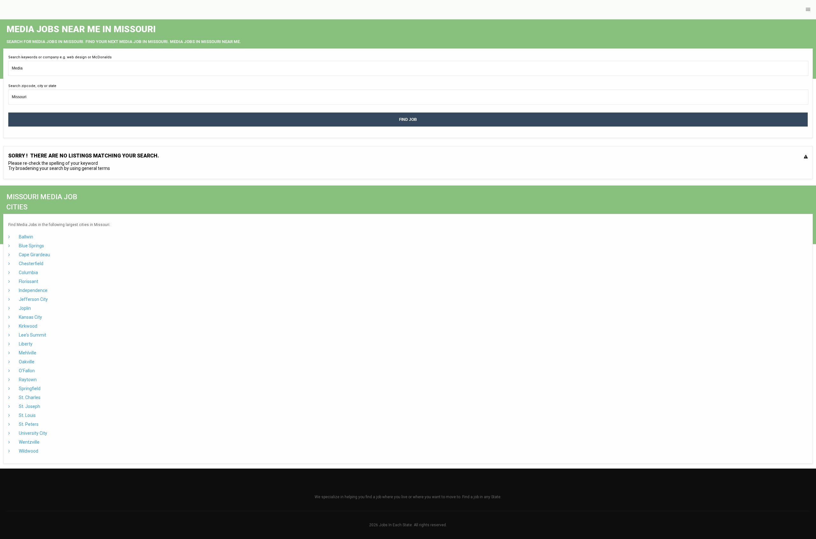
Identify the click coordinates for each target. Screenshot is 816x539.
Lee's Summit (32, 335)
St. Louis (27, 415)
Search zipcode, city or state (32, 86)
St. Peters (28, 424)
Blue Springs (31, 245)
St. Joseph (29, 406)
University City (32, 433)
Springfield (29, 388)
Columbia (28, 272)
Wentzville (29, 442)
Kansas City (30, 317)
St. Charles (29, 397)
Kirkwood (27, 326)
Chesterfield (30, 263)
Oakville (26, 361)
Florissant (28, 281)
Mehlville (27, 352)
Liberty (25, 343)
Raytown (27, 379)
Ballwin (25, 236)
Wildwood (28, 451)
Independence (32, 290)
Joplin (24, 308)
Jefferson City (33, 299)
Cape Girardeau (34, 254)
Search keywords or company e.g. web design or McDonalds (60, 57)
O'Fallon (26, 370)
